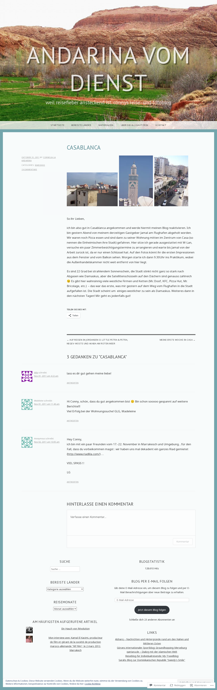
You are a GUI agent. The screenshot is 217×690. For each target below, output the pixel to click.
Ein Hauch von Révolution (75, 628)
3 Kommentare (29, 169)
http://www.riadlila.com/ (84, 454)
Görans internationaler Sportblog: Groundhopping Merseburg (152, 647)
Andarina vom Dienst (108, 68)
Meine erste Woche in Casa (176, 339)
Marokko (40, 165)
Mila (36, 372)
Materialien (105, 125)
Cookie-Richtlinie (93, 683)
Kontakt (161, 125)
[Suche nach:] (65, 569)
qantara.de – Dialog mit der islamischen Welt (152, 651)
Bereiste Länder (81, 125)
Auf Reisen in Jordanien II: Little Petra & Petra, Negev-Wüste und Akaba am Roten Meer (97, 341)
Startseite (58, 125)
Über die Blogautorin (134, 125)
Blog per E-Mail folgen (151, 581)
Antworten (72, 383)
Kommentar (182, 541)
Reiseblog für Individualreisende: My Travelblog (152, 656)
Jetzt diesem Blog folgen (152, 609)
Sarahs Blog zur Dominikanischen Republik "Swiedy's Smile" (152, 660)
